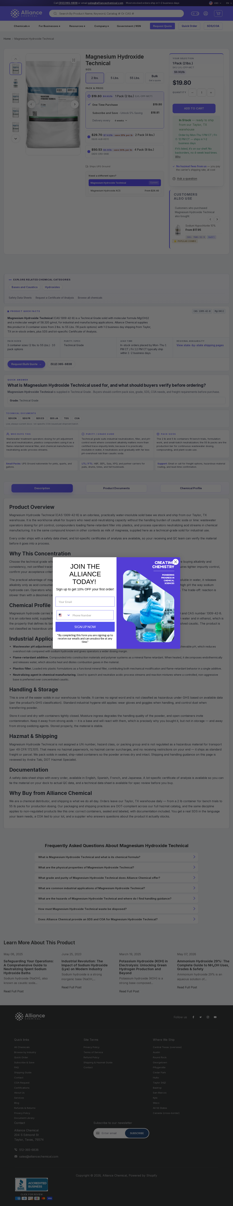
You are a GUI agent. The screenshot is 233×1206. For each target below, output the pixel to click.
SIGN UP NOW (85, 627)
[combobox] (64, 615)
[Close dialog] (175, 562)
